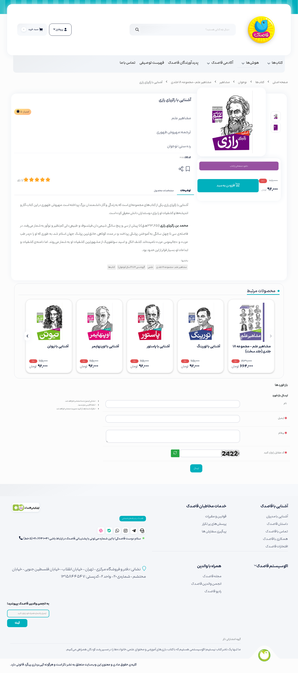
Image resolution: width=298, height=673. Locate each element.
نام (285, 403)
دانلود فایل (239, 166)
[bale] (109, 530)
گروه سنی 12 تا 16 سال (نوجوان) (131, 267)
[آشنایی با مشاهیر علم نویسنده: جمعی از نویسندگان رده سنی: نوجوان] (251, 322)
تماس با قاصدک (277, 531)
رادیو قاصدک (213, 591)
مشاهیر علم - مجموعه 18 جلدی (191, 82)
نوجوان (242, 82)
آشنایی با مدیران (277, 516)
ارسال (196, 468)
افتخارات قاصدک (277, 546)
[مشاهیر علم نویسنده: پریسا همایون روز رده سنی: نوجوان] (150, 322)
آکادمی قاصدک (222, 62)
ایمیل (281, 418)
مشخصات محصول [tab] (164, 190)
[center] (137, 29)
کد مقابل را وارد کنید (274, 453)
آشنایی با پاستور (158, 346)
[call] (142, 530)
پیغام (281, 433)
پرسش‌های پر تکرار (214, 523)
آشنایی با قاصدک (274, 506)
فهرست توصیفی (151, 62)
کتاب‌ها (277, 62)
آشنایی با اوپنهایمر (105, 346)
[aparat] (101, 530)
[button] (270, 336)
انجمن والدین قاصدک (206, 583)
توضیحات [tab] (185, 190)
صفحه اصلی (280, 82)
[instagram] (125, 530)
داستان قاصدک (277, 523)
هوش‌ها (252, 62)
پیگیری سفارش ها (214, 531)
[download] (26, 507)
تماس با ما (127, 62)
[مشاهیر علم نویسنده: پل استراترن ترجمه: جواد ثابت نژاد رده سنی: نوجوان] (200, 322)
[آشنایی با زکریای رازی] (264, 655)
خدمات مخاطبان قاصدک (206, 506)
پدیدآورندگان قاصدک (183, 62)
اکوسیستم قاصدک (272, 566)
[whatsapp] (117, 530)
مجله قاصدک (212, 576)
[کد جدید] (175, 453)
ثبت (17, 623)
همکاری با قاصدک (275, 538)
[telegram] (134, 530)
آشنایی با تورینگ (208, 346)
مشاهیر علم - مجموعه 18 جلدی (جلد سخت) (252, 349)
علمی (150, 267)
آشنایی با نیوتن (58, 346)
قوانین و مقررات (215, 516)
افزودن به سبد (226, 185)
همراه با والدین (209, 566)
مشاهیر (225, 82)
